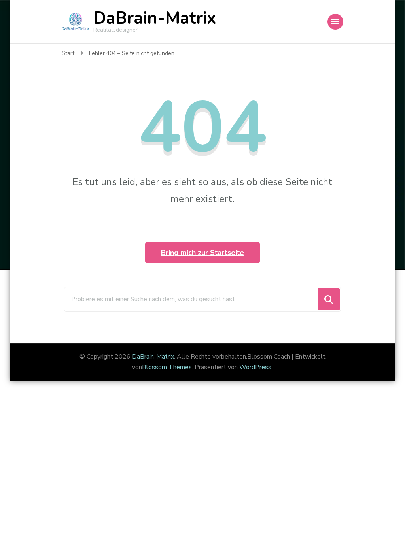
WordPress (255, 367)
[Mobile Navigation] (335, 22)
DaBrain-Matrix (154, 18)
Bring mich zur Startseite (202, 252)
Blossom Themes (167, 367)
